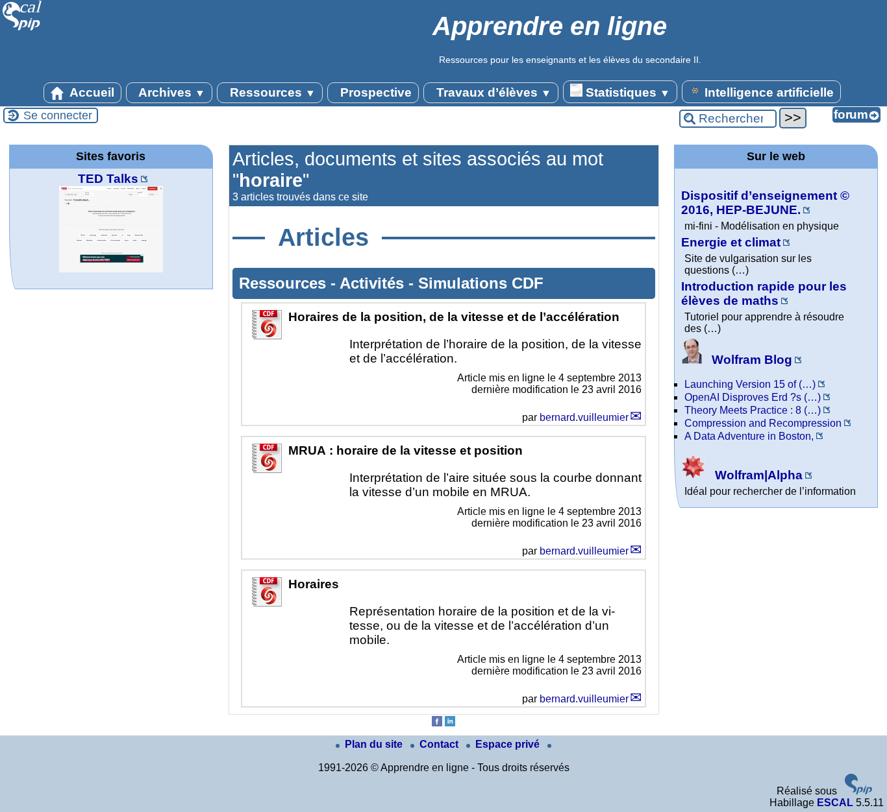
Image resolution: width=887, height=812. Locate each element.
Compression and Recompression (763, 423)
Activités (374, 283)
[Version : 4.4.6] (858, 790)
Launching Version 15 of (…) (750, 384)
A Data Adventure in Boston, (749, 436)
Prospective (374, 92)
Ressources (271, 92)
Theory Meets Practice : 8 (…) (752, 410)
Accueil (90, 92)
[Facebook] (437, 722)
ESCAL (835, 802)
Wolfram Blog (750, 359)
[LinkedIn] (450, 722)
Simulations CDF (480, 283)
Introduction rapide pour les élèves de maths (764, 293)
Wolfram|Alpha (757, 475)
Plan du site (375, 744)
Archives (170, 92)
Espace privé (508, 744)
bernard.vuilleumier (584, 417)
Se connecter (57, 115)
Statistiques (626, 92)
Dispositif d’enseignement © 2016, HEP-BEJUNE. (765, 203)
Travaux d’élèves (492, 92)
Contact (440, 744)
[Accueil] (22, 28)
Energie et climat (731, 242)
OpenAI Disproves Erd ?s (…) (752, 397)
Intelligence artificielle (767, 92)
